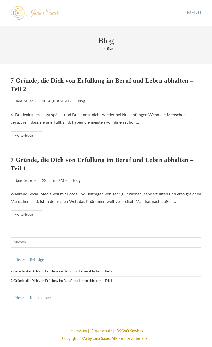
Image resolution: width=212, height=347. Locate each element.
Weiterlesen (28, 137)
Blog (110, 48)
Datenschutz (102, 331)
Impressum (78, 331)
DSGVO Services (129, 331)
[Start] (100, 48)
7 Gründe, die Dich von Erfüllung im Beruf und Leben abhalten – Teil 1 (61, 281)
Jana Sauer (24, 101)
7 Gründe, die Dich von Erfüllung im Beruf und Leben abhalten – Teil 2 (61, 271)
